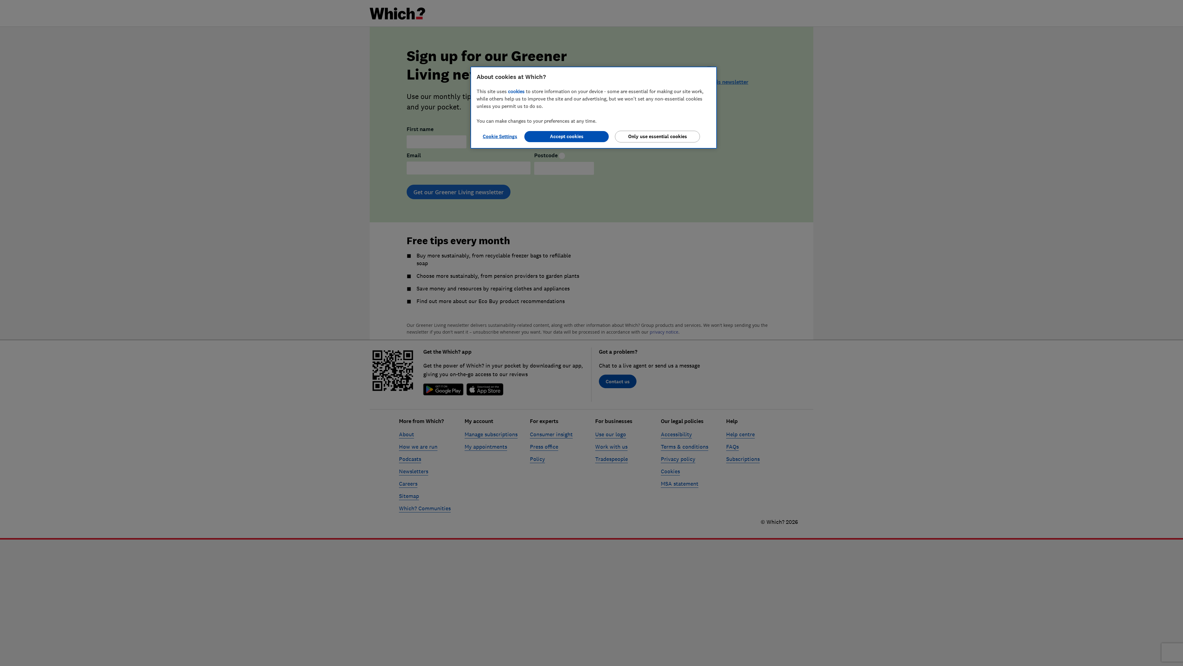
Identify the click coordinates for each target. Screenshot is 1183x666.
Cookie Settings (500, 136)
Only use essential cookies (657, 136)
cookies (516, 91)
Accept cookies (566, 136)
